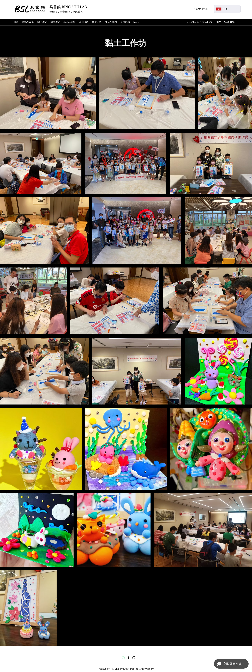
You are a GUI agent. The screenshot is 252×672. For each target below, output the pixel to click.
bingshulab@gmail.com (200, 22)
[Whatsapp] (123, 657)
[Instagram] (133, 657)
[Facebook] (128, 657)
